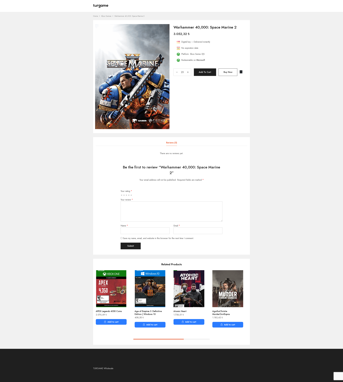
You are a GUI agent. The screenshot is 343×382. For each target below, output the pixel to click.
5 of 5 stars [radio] (131, 195)
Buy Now (228, 72)
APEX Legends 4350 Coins (109, 311)
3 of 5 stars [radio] (126, 195)
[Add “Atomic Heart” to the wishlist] (200, 275)
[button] (111, 322)
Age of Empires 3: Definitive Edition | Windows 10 (148, 313)
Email (177, 225)
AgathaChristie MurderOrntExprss (221, 313)
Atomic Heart (180, 311)
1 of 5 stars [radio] (122, 195)
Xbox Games (106, 16)
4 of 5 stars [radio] (129, 195)
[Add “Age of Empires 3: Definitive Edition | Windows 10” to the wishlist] (161, 275)
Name (124, 225)
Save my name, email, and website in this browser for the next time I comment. (158, 238)
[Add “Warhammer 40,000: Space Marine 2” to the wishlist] (241, 71)
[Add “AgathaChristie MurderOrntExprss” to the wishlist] (239, 275)
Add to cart (205, 72)
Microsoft (200, 60)
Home (95, 16)
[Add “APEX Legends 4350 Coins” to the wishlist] (122, 275)
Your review (127, 199)
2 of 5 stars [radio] (124, 195)
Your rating (126, 191)
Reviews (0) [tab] (171, 142)
